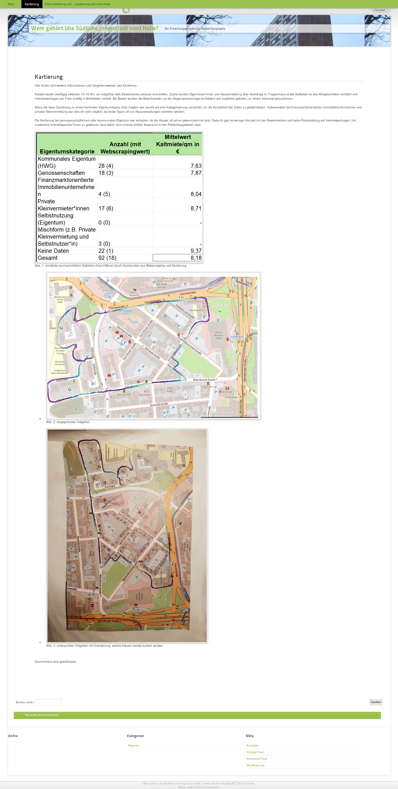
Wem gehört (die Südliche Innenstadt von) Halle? (94, 28)
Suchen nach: (25, 702)
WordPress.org (255, 765)
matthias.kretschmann (207, 787)
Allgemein (134, 745)
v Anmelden (379, 10)
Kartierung (32, 4)
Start (11, 4)
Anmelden (252, 745)
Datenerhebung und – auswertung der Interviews (77, 4)
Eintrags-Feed (255, 752)
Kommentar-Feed (257, 759)
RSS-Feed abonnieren (126, 10)
